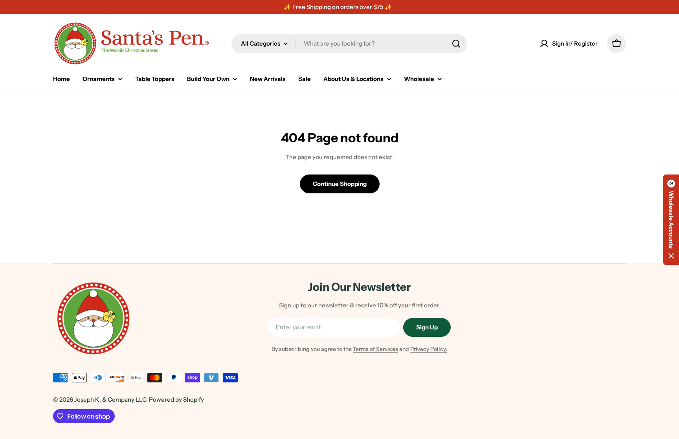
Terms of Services (375, 349)
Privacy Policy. (428, 349)
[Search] (456, 43)
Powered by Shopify (176, 399)
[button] (671, 219)
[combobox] (349, 43)
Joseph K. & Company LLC (110, 399)
